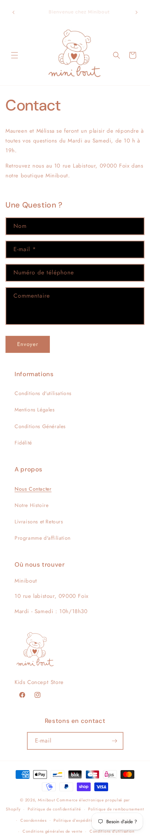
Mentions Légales (35, 409)
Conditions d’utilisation (112, 831)
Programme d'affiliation (43, 538)
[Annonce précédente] (13, 12)
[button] (15, 55)
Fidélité (23, 442)
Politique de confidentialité (54, 809)
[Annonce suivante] (137, 12)
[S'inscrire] (115, 741)
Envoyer (27, 344)
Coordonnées (33, 820)
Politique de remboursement (116, 809)
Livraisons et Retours (39, 521)
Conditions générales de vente (52, 831)
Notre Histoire (31, 505)
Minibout (46, 800)
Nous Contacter (33, 488)
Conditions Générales (40, 426)
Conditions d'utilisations (43, 393)
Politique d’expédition (75, 820)
